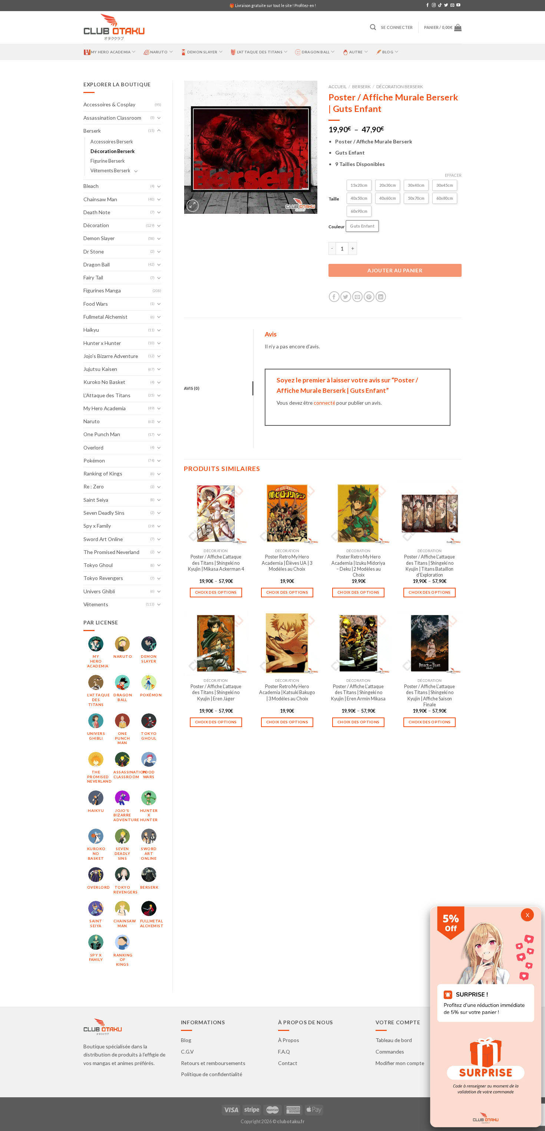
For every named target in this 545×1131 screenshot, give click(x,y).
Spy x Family (97, 526)
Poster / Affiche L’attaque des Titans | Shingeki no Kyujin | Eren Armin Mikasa (358, 693)
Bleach (91, 186)
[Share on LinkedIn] (381, 296)
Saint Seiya (95, 500)
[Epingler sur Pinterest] (369, 296)
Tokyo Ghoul (98, 565)
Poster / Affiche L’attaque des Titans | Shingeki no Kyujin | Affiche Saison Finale (429, 695)
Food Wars (95, 304)
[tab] (218, 388)
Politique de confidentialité (211, 1074)
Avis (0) (191, 388)
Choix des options (216, 592)
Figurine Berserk (107, 161)
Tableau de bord (394, 1040)
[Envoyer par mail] (357, 296)
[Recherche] (373, 27)
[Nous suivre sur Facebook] (427, 5)
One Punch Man (101, 434)
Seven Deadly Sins (104, 513)
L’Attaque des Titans (260, 52)
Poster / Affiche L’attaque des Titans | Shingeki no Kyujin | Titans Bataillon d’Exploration (429, 566)
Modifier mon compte (400, 1063)
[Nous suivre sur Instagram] (434, 5)
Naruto (159, 52)
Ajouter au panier (394, 270)
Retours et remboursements (213, 1063)
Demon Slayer (202, 52)
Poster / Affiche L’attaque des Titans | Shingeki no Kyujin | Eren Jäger (216, 693)
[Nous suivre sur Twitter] (446, 5)
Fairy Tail (93, 277)
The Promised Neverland (111, 552)
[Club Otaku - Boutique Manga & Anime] (114, 27)
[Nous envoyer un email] (452, 5)
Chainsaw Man (100, 199)
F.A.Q (284, 1051)
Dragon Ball (316, 52)
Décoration (96, 225)
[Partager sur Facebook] (334, 296)
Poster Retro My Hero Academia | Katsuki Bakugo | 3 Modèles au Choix (287, 693)
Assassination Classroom (112, 118)
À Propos (288, 1040)
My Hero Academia (111, 52)
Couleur (336, 226)
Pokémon (94, 460)
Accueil (337, 86)
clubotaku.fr (290, 1121)
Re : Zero (93, 486)
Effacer (453, 175)
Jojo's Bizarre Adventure (110, 356)
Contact (287, 1063)
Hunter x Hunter (102, 343)
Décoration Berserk (112, 151)
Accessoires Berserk (111, 142)
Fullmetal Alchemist (105, 317)
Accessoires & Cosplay (109, 104)
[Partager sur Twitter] (345, 296)
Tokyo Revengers (103, 578)
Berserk (92, 130)
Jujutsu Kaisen (100, 369)
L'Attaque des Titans (107, 395)
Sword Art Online (103, 539)
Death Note (96, 212)
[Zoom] (192, 205)
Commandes (390, 1051)
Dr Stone (93, 251)
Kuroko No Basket (104, 382)
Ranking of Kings (102, 473)
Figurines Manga (102, 290)
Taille (333, 198)
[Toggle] (159, 118)
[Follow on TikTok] (440, 5)
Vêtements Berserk (110, 170)
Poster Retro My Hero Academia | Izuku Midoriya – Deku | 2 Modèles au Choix (358, 566)
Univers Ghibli (99, 591)
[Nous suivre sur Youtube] (458, 5)
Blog (387, 52)
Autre (356, 52)
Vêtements (95, 604)
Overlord (93, 447)
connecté (324, 402)
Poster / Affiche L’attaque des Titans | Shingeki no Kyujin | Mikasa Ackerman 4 (216, 563)
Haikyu (91, 329)
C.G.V (187, 1051)
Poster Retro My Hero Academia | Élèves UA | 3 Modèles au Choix (287, 563)
